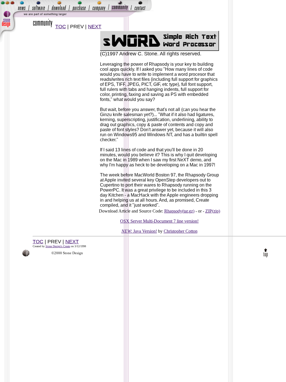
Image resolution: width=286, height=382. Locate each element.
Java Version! (139, 231)
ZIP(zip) (212, 211)
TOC (60, 26)
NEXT (94, 26)
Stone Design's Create (58, 246)
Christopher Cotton (180, 231)
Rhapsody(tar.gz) (179, 211)
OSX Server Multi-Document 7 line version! (159, 221)
